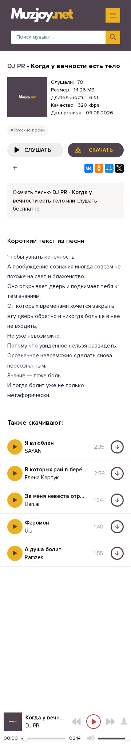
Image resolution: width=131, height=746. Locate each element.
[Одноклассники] (99, 168)
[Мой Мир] (109, 168)
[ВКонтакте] (88, 168)
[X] (119, 168)
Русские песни (29, 130)
